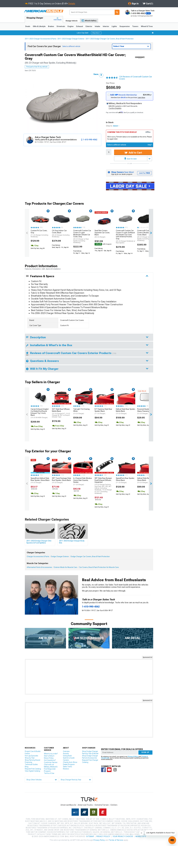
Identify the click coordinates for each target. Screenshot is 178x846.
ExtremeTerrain (102, 805)
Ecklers (114, 805)
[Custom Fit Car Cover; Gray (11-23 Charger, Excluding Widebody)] (40, 218)
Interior (106, 26)
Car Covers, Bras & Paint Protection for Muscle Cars (99, 567)
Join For (144, 173)
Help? (150, 145)
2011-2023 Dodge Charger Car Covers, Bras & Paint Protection (110, 39)
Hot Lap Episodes (31, 756)
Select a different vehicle (116, 145)
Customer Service (50, 762)
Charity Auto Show (70, 762)
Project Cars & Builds (32, 751)
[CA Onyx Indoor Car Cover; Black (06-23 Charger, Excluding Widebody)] (61, 218)
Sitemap (90, 836)
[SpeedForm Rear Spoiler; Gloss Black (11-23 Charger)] (125, 466)
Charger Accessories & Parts (38, 556)
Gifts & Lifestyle (39, 26)
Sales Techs (67, 767)
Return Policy (49, 758)
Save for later (131, 159)
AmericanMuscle (68, 805)
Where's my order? (51, 754)
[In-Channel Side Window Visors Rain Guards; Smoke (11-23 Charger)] (83, 466)
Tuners (135, 26)
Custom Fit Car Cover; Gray (39, 234)
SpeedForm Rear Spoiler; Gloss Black (125, 480)
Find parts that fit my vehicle (36, 67)
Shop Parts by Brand (32, 760)
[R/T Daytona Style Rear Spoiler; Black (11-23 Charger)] (104, 397)
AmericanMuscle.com (44, 11)
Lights (114, 26)
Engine (71, 26)
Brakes (51, 26)
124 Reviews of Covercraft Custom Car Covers (135, 78)
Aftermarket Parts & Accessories (39, 567)
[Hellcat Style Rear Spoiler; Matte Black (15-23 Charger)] (125, 397)
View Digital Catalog (32, 771)
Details (71, 3)
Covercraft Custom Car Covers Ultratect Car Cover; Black (146, 235)
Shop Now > (96, 33)
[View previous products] (27, 233)
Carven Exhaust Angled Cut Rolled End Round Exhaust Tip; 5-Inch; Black (39, 413)
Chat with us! (49, 765)
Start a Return (49, 756)
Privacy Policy (133, 756)
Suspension (125, 26)
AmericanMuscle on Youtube (109, 769)
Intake (97, 26)
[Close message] (152, 33)
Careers (66, 760)
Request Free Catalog (33, 769)
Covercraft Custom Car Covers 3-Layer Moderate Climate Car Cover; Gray (82, 236)
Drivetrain (61, 26)
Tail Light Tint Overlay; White (81, 411)
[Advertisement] (89, 677)
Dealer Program (69, 764)
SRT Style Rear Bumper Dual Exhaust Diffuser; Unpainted (103, 485)
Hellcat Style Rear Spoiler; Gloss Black (147, 480)
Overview (66, 751)
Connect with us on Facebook (103, 769)
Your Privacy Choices (123, 836)
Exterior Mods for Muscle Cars (65, 567)
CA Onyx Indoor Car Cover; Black (61, 234)
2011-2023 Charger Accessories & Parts (40, 39)
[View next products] (151, 233)
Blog (26, 767)
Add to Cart (135, 152)
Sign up (145, 752)
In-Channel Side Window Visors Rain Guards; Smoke (82, 481)
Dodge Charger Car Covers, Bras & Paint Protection (90, 556)
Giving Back (67, 756)
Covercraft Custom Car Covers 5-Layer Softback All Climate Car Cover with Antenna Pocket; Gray (125, 237)
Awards (66, 754)
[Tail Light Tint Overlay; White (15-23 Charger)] (83, 397)
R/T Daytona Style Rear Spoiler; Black (103, 411)
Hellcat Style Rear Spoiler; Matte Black (125, 411)
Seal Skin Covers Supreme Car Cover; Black (102, 234)
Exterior (89, 26)
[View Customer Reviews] (112, 77)
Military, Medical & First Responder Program (50, 769)
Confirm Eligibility (115, 108)
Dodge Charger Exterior (60, 556)
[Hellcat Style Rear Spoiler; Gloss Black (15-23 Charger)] (147, 466)
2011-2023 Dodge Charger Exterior (71, 39)
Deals (27, 26)
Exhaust (79, 26)
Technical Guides (31, 764)
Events (27, 754)
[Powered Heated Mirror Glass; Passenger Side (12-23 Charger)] (147, 397)
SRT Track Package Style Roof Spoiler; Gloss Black (61, 480)
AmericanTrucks (85, 805)
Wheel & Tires (147, 26)
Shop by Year (30, 758)
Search (117, 12)
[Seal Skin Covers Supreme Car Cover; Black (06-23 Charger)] (104, 218)
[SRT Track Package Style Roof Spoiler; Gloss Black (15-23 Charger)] (61, 466)
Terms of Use (49, 773)
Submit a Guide (68, 758)
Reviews (66, 769)
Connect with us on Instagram (115, 769)
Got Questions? (50, 760)
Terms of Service (116, 840)
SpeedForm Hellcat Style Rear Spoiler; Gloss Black (40, 480)
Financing (28, 762)
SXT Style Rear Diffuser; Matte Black (61, 413)
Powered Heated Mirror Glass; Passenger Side (146, 411)
